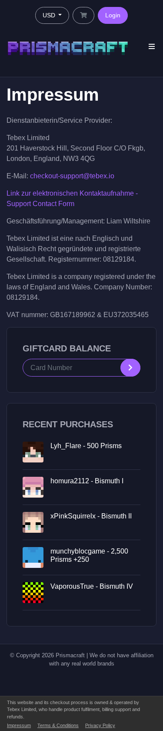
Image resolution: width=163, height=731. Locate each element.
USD (50, 15)
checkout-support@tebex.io (72, 176)
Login (112, 15)
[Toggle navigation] (151, 47)
